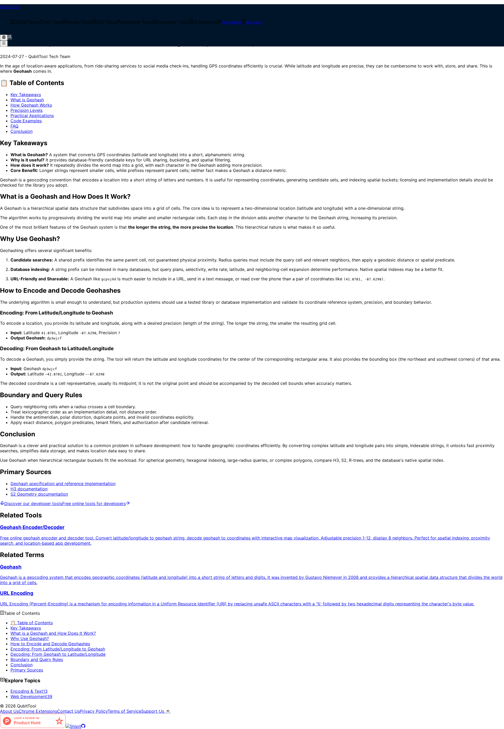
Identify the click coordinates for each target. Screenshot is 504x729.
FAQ (14, 126)
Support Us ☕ (156, 711)
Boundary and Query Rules (36, 659)
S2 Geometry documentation (39, 494)
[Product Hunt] (33, 726)
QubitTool (9, 6)
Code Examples (26, 120)
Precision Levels (26, 110)
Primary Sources (26, 670)
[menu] (252, 22)
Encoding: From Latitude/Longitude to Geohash (57, 649)
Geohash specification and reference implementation (63, 483)
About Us (9, 711)
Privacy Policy (94, 711)
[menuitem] (24, 22)
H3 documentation (29, 488)
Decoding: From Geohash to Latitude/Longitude (58, 654)
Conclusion (21, 131)
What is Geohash (27, 99)
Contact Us (68, 711)
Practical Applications (32, 115)
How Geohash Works (31, 105)
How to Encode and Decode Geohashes (50, 643)
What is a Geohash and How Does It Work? (53, 633)
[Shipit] (73, 726)
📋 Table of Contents (31, 622)
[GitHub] (83, 726)
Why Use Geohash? (29, 638)
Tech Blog (231, 22)
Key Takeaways (25, 94)
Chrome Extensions (38, 711)
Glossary (254, 22)
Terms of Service (124, 711)
